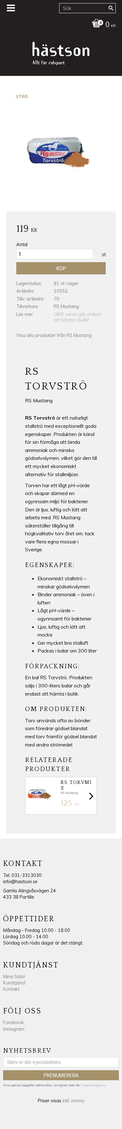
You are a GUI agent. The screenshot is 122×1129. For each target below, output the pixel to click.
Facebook (13, 1022)
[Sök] (111, 8)
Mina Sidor (14, 976)
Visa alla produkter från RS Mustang (54, 335)
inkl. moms (73, 1101)
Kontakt (11, 989)
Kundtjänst (14, 983)
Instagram (13, 1029)
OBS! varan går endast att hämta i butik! (77, 317)
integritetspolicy (93, 1085)
